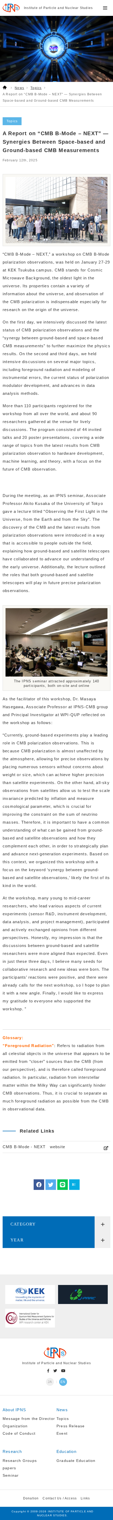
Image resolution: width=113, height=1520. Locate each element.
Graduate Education (76, 1460)
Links (85, 1498)
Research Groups (20, 1460)
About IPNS (14, 1410)
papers (9, 1468)
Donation (31, 1498)
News (62, 1410)
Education (66, 1451)
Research (12, 1451)
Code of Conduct (19, 1433)
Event (62, 1433)
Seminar (11, 1475)
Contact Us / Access (60, 1498)
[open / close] (102, 1224)
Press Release (70, 1426)
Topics (62, 1418)
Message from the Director (29, 1418)
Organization (15, 1426)
